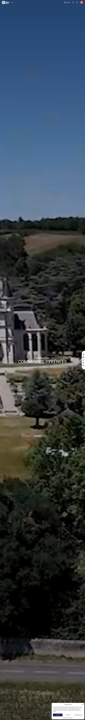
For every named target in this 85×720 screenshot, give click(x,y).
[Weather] (83, 360)
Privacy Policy (70, 717)
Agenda (68, 2)
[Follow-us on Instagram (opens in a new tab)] (83, 357)
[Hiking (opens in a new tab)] (83, 362)
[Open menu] (81, 2)
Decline (68, 714)
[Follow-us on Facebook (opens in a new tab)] (83, 354)
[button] (82, 704)
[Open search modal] (77, 2)
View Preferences (78, 714)
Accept (57, 714)
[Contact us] (83, 365)
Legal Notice (65, 717)
